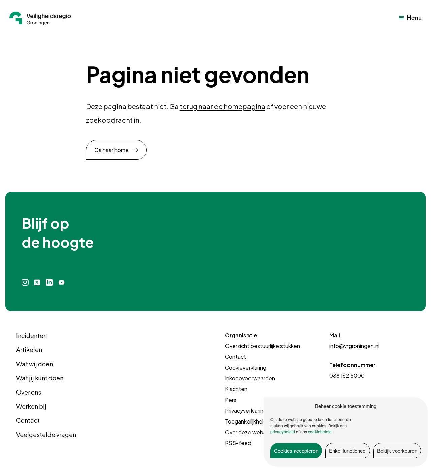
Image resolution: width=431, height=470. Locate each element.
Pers (230, 399)
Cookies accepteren (296, 450)
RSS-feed (238, 442)
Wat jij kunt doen (39, 378)
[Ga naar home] (40, 17)
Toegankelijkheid (246, 421)
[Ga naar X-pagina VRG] (37, 282)
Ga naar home (111, 149)
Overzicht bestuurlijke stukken (262, 345)
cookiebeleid (320, 431)
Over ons (28, 392)
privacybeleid (282, 431)
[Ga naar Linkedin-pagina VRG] (49, 282)
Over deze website (249, 432)
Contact (28, 420)
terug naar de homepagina (222, 106)
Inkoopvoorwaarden (250, 378)
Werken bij (31, 406)
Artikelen (29, 349)
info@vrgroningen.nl (354, 345)
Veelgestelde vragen (46, 434)
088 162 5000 (347, 375)
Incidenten (31, 335)
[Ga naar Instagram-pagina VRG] (25, 282)
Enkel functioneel (347, 450)
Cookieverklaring (245, 367)
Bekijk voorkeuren (397, 450)
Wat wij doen (34, 364)
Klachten (236, 389)
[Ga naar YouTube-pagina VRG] (61, 282)
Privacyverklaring (246, 410)
